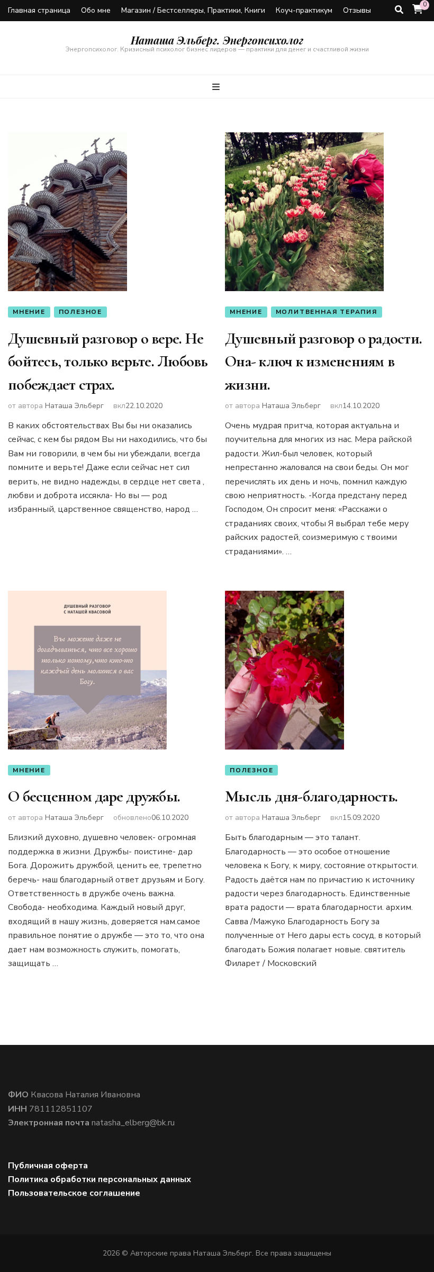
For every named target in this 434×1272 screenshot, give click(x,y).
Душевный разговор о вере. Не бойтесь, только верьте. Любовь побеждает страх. (108, 361)
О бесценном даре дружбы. (94, 796)
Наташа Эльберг (74, 406)
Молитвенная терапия (326, 312)
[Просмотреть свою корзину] (417, 9)
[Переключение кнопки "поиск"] (399, 9)
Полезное (80, 312)
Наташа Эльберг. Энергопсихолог (217, 40)
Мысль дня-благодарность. (311, 796)
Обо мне (96, 10)
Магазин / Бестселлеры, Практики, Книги (193, 10)
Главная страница (39, 10)
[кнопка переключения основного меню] (217, 87)
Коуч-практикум (304, 10)
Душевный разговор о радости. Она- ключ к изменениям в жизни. (323, 361)
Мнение (29, 312)
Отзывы (357, 10)
